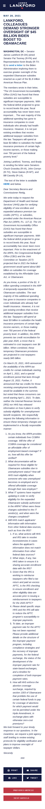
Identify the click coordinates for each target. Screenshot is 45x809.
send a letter (16, 65)
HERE (6, 184)
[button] (4, 6)
